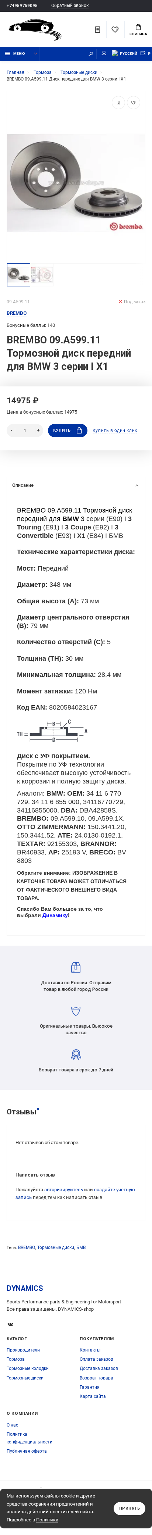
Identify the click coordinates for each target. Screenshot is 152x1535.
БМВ (81, 1247)
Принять (129, 1508)
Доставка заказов (99, 1368)
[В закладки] (133, 102)
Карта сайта (93, 1396)
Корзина (138, 34)
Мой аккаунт (104, 54)
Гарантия (90, 1387)
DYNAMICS (25, 1288)
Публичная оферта (27, 1451)
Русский (128, 53)
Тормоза (16, 1359)
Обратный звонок (70, 5)
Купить (61, 430)
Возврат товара (96, 1378)
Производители (23, 1350)
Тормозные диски (55, 1247)
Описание (23, 485)
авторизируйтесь (63, 1189)
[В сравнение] (118, 102)
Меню (19, 53)
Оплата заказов (96, 1359)
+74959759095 (22, 5)
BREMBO (26, 1247)
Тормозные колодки (28, 1368)
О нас (12, 1425)
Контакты (90, 1350)
